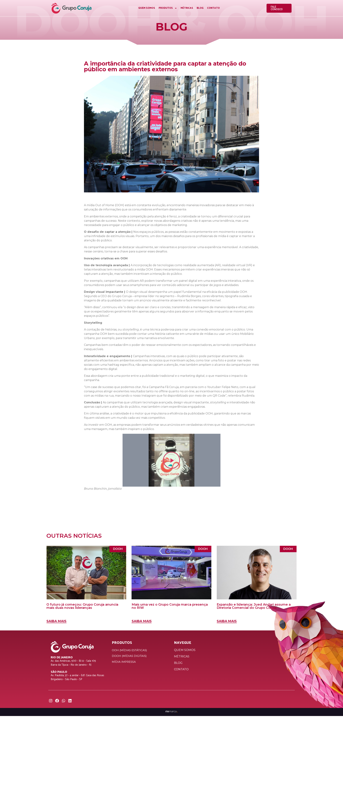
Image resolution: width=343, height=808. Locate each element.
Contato (213, 8)
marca (171, 711)
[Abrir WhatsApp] (334, 799)
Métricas (187, 8)
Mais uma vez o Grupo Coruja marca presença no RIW (170, 606)
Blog (200, 8)
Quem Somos (146, 8)
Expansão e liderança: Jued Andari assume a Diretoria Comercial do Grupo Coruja (254, 606)
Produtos (166, 8)
